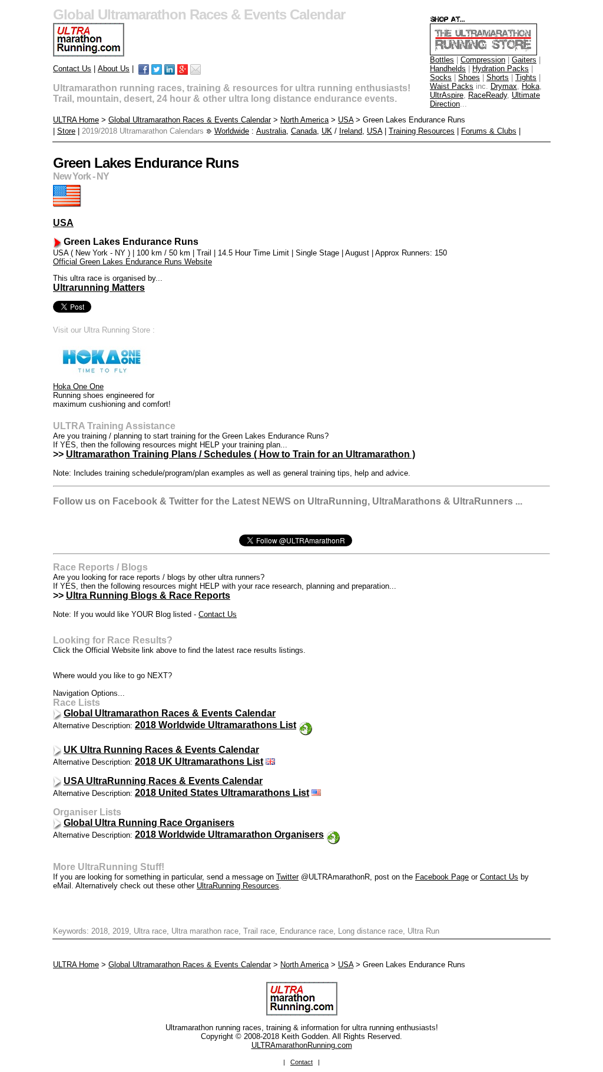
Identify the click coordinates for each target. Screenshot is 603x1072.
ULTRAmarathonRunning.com (301, 1045)
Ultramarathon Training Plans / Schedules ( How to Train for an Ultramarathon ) (240, 454)
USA (345, 119)
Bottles (442, 59)
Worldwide (231, 131)
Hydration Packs (500, 68)
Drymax (504, 86)
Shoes (469, 77)
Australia (271, 131)
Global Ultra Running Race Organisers (149, 823)
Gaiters (524, 59)
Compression (482, 59)
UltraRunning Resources (238, 885)
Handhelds (448, 68)
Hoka (530, 86)
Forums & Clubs (488, 131)
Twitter (287, 876)
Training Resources (422, 131)
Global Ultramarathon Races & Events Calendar (189, 119)
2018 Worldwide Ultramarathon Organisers (229, 834)
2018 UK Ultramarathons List (199, 761)
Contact (301, 1062)
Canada (304, 131)
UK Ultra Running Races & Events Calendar (161, 750)
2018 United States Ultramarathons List (222, 793)
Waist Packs (451, 86)
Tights (525, 77)
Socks (441, 77)
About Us (114, 68)
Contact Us (72, 68)
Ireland (350, 131)
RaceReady (487, 95)
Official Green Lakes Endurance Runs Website (132, 261)
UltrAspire (446, 95)
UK (327, 131)
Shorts (497, 77)
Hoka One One (78, 386)
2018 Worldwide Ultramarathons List (215, 725)
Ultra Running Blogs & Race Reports (148, 595)
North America (304, 119)
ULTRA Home (76, 119)
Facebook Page (442, 876)
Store (66, 131)
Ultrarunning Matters (99, 288)
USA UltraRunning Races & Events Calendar (163, 781)
